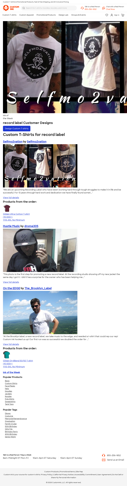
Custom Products (51, 472)
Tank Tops (9, 404)
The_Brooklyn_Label (38, 288)
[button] (115, 9)
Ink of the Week (11, 372)
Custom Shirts (11, 383)
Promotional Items (67, 472)
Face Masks (10, 386)
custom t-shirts (34, 475)
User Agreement (104, 475)
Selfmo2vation (12, 141)
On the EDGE (11, 288)
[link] (11, 8)
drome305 (31, 226)
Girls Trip (9, 429)
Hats (7, 389)
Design (16, 128)
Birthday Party (11, 432)
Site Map (79, 472)
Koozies (8, 396)
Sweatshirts (10, 401)
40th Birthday (11, 434)
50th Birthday (11, 426)
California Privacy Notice (63, 475)
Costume (9, 416)
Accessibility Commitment (85, 475)
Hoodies (8, 391)
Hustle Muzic (11, 226)
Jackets (8, 394)
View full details (11, 197)
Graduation (10, 421)
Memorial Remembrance (16, 419)
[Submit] (23, 8)
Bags (7, 381)
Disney (8, 413)
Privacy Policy (46, 475)
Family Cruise (10, 424)
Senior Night (10, 437)
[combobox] (49, 8)
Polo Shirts (9, 399)
